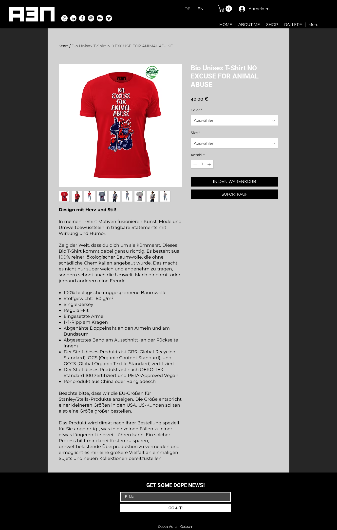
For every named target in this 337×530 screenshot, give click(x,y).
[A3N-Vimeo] (109, 18)
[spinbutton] (202, 164)
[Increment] (209, 164)
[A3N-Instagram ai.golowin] (64, 18)
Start (63, 46)
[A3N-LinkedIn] (73, 18)
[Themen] (91, 18)
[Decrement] (194, 164)
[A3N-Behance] (100, 18)
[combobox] (234, 120)
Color (196, 110)
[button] (225, 8)
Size (195, 133)
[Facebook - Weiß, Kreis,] (82, 18)
